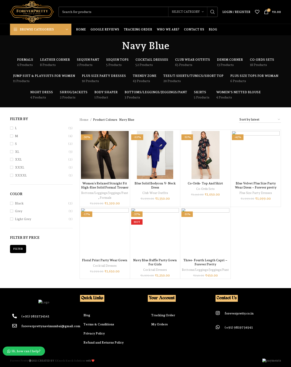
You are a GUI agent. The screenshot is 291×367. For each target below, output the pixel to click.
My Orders (159, 324)
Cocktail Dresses (105, 265)
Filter (18, 248)
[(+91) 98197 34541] (218, 327)
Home (84, 119)
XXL (18, 159)
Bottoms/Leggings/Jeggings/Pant (104, 193)
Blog (86, 315)
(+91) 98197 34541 (239, 327)
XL (17, 151)
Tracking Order (163, 315)
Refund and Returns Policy (103, 342)
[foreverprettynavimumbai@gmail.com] (14, 326)
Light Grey (23, 219)
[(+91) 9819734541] (14, 316)
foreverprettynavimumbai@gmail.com (50, 326)
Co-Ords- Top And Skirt (205, 183)
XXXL (19, 167)
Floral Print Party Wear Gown (104, 260)
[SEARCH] (212, 12)
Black (19, 203)
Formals (105, 197)
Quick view (125, 138)
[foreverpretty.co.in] (218, 313)
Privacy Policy (94, 333)
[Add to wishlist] (125, 148)
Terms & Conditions (98, 324)
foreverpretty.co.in (239, 313)
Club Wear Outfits (155, 193)
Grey (18, 211)
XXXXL (21, 175)
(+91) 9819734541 (35, 316)
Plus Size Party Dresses (255, 193)
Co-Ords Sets (205, 189)
